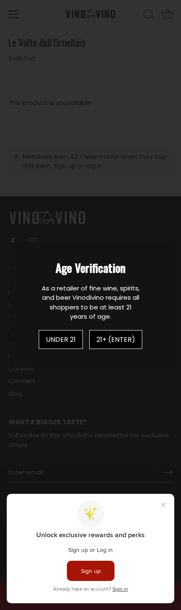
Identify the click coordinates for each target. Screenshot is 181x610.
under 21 (61, 339)
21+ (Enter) (115, 339)
